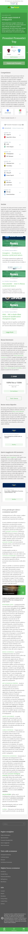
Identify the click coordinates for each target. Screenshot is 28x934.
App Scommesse (4, 837)
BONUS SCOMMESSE (8, 652)
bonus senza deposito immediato (13, 368)
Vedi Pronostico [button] (14, 57)
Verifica (14, 444)
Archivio (4, 809)
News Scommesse (5, 845)
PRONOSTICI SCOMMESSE (9, 756)
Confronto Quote (5, 857)
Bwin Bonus (3, 881)
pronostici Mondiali (7, 542)
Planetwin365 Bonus (5, 876)
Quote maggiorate (5, 842)
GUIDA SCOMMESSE (7, 730)
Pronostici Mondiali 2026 (7, 840)
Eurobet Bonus (4, 874)
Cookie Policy (4, 901)
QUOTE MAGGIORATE (8, 716)
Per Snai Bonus (14, 391)
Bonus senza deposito (18, 411)
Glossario (3, 859)
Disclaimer (3, 896)
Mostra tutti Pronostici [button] (14, 63)
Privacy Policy (4, 898)
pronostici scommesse (11, 531)
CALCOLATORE (6, 794)
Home (4, 930)
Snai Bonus (3, 871)
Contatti (3, 891)
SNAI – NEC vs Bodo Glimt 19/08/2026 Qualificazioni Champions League (11, 317)
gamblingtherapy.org (8, 918)
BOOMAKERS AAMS (7, 604)
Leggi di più (9, 332)
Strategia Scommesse (6, 854)
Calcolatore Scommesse (6, 862)
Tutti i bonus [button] (14, 398)
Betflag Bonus (4, 879)
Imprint (2, 893)
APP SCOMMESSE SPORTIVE (10, 683)
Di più (23, 930)
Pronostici (14, 930)
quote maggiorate (11, 457)
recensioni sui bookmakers (9, 555)
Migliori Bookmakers (5, 835)
